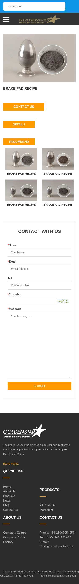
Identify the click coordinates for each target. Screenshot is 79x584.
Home (7, 486)
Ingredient (46, 509)
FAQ (6, 505)
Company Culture (15, 532)
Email (12, 261)
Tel (10, 278)
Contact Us (23, 106)
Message (14, 308)
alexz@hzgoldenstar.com (56, 546)
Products (9, 496)
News (7, 500)
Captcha (14, 294)
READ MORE (11, 463)
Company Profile (14, 537)
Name (12, 245)
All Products (47, 505)
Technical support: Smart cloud (58, 575)
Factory (8, 542)
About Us (9, 491)
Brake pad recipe (21, 173)
